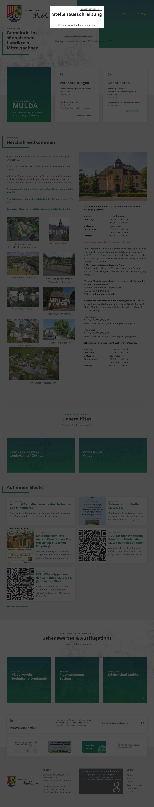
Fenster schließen (91, 8)
